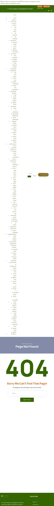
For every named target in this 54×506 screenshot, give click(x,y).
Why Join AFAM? (14, 74)
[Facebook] (48, 10)
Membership (13, 68)
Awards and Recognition (15, 87)
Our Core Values (14, 29)
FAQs (15, 326)
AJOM (15, 95)
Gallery (14, 307)
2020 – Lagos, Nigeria (14, 185)
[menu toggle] (15, 14)
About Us (14, 20)
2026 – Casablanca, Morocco (15, 164)
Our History (13, 53)
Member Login (46, 6)
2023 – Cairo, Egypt (14, 179)
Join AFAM (40, 6)
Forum (38, 8)
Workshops (15, 221)
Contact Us (13, 334)
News (42, 8)
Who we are (13, 21)
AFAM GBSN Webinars (15, 315)
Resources (13, 260)
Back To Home (27, 399)
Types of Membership (15, 110)
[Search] (29, 176)
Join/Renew (13, 106)
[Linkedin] (51, 10)
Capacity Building (12, 234)
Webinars (15, 219)
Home (14, 18)
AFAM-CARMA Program (14, 98)
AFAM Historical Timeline (15, 65)
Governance (13, 40)
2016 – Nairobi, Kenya (14, 198)
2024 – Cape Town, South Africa (14, 172)
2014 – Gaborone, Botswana (15, 204)
